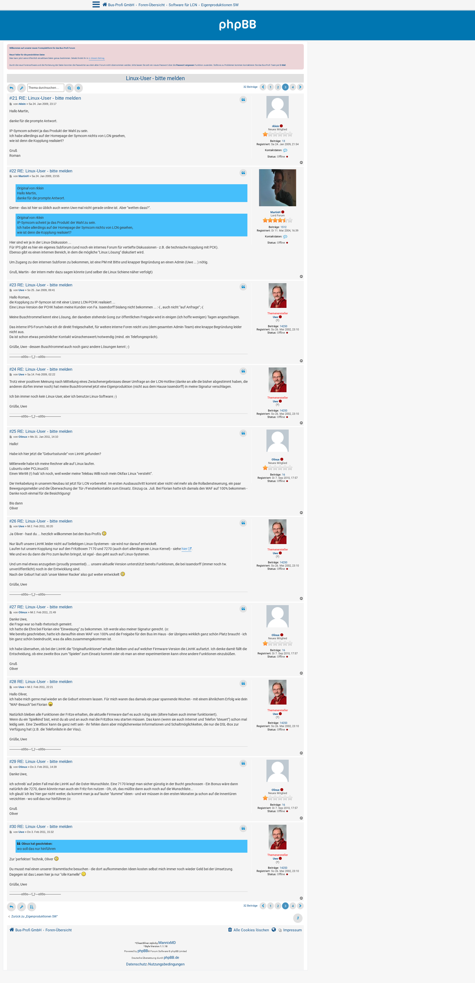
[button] (263, 87)
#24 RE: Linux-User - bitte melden (40, 369)
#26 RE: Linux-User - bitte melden (40, 521)
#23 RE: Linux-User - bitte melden (40, 285)
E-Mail (282, 65)
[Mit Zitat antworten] (243, 99)
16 (283, 474)
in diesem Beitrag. (97, 58)
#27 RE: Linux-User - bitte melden (40, 607)
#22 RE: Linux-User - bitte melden (40, 171)
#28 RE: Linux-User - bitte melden (40, 681)
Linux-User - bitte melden (155, 78)
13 (283, 141)
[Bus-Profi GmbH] (237, 25)
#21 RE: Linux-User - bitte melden (45, 98)
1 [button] (270, 87)
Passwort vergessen (185, 65)
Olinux (276, 459)
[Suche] (69, 88)
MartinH (275, 212)
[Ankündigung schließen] (300, 49)
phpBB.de (171, 957)
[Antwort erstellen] (11, 88)
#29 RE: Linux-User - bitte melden (40, 761)
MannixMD (167, 942)
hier (184, 549)
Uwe (275, 317)
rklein (275, 126)
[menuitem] (290, 930)
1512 (283, 227)
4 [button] (293, 87)
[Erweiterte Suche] (78, 88)
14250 (283, 326)
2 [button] (278, 87)
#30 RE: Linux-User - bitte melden (40, 826)
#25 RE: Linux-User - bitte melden (40, 431)
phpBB (143, 951)
